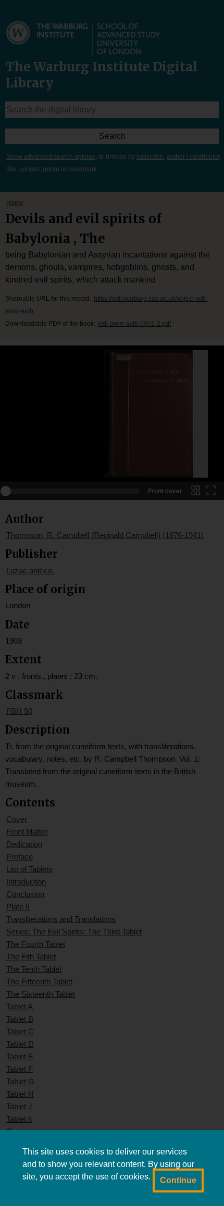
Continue (178, 1180)
